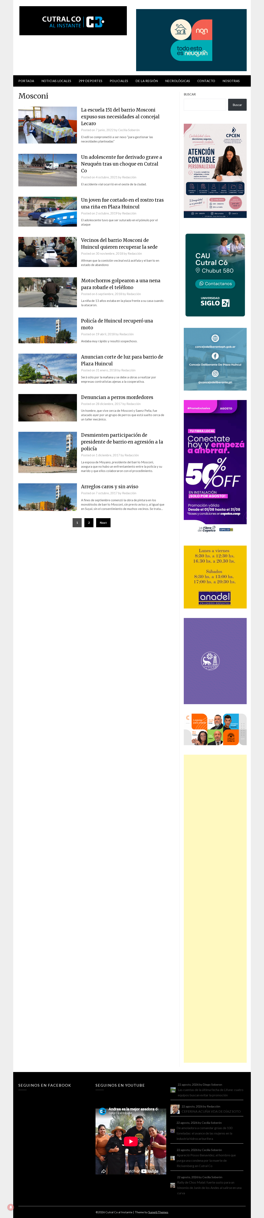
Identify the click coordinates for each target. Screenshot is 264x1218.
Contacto (206, 81)
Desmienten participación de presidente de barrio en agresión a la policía (122, 442)
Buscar (190, 94)
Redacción (129, 177)
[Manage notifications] (10, 1207)
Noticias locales (56, 81)
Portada (26, 81)
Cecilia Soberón (129, 130)
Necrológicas (177, 81)
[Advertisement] (215, 909)
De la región (147, 81)
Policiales (119, 81)
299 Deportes (91, 81)
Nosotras (231, 81)
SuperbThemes (158, 1212)
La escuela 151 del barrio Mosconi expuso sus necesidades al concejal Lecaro (120, 116)
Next (103, 522)
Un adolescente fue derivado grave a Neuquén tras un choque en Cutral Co (121, 164)
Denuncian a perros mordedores (117, 397)
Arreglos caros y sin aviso (109, 487)
